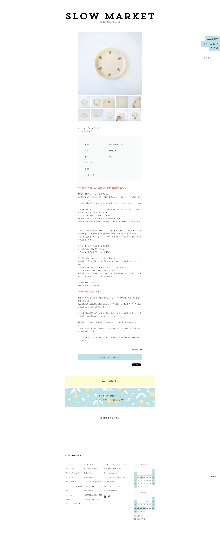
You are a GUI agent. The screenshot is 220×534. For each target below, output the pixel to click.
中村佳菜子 (88, 131)
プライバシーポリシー (91, 499)
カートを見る (88, 464)
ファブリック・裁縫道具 (73, 486)
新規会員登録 (88, 477)
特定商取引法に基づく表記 (93, 495)
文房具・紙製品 (70, 481)
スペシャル (69, 495)
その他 (67, 499)
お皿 (98, 128)
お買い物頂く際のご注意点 (113, 468)
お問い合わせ (88, 490)
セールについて (109, 481)
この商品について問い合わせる (110, 357)
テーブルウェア (89, 128)
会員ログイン (88, 473)
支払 (85, 468)
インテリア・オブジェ (72, 473)
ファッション (69, 477)
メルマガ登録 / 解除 (110, 490)
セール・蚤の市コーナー (73, 503)
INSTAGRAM (111, 417)
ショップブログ (89, 486)
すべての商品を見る (110, 381)
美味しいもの (69, 490)
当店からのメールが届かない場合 (115, 477)
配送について (92, 468)
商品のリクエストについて (113, 486)
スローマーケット (110, 16)
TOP (80, 128)
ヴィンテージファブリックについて (116, 464)
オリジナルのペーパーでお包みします (110, 398)
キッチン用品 (69, 468)
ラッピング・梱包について (93, 481)
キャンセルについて (110, 473)
